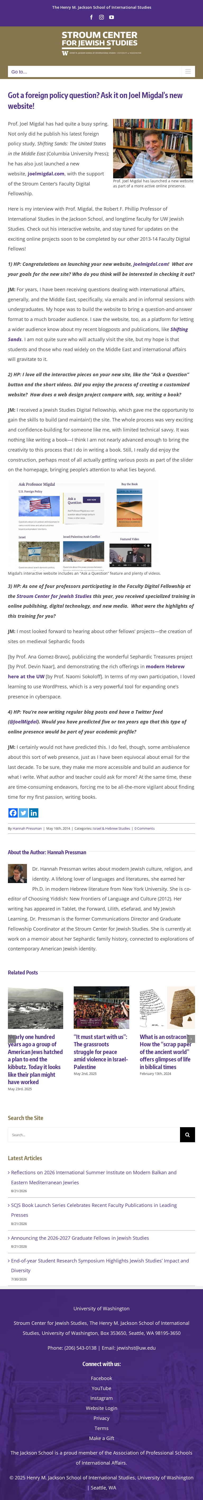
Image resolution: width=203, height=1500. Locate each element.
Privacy (101, 1418)
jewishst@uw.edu (136, 1348)
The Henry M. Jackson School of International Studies (101, 7)
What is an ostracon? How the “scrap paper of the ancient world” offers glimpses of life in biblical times (166, 1051)
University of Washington (101, 1308)
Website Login (101, 1408)
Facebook (101, 1378)
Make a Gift (101, 1438)
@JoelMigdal (23, 721)
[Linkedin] (33, 813)
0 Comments (145, 828)
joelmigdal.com (46, 173)
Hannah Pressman (27, 828)
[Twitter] (23, 813)
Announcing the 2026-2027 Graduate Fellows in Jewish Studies (80, 1238)
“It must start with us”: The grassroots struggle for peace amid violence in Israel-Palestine (101, 1051)
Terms (102, 1428)
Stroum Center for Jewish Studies (54, 596)
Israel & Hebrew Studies (111, 828)
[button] (12, 1039)
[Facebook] (13, 813)
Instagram (101, 1398)
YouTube (101, 1388)
